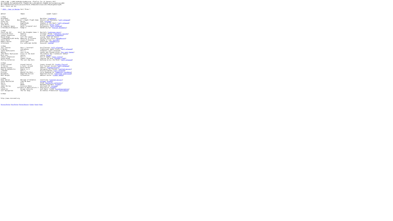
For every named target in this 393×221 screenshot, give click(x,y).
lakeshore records (61, 34)
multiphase (64, 90)
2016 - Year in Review (11, 9)
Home (41, 104)
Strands (43, 81)
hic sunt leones (67, 52)
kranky (49, 81)
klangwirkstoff (53, 67)
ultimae (48, 21)
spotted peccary (65, 69)
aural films (54, 24)
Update (32, 104)
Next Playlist (14, 104)
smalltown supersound (63, 73)
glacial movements (59, 27)
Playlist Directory (24, 104)
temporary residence (63, 72)
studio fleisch (61, 64)
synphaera (52, 18)
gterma (50, 43)
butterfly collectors (54, 83)
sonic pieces (57, 57)
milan (49, 55)
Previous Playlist (5, 104)
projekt (56, 40)
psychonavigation (62, 89)
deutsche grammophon (55, 35)
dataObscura (61, 38)
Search (36, 104)
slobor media (58, 75)
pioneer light (60, 58)
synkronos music (54, 32)
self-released (64, 20)
